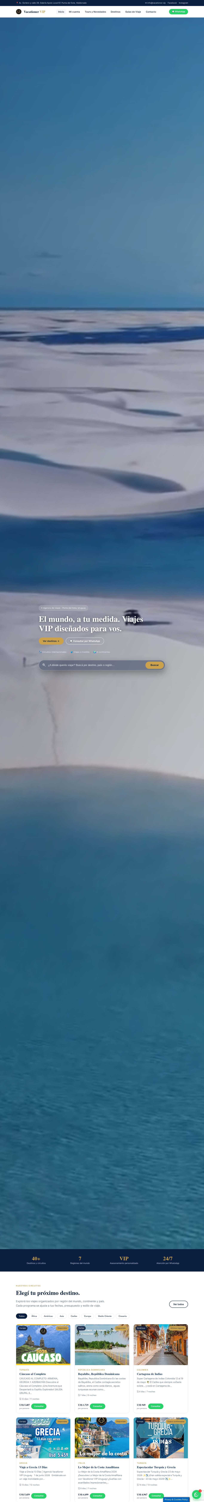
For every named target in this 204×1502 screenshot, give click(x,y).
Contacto (151, 11)
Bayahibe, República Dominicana (99, 1374)
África (34, 1316)
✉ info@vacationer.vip (155, 3)
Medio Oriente (105, 1316)
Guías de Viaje (133, 11)
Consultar (39, 1406)
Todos (21, 1316)
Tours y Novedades (95, 11)
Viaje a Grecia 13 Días (33, 1467)
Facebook (172, 3)
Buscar (155, 665)
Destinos (115, 11)
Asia (62, 1316)
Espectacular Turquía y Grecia (156, 1467)
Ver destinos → (51, 641)
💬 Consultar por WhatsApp (85, 641)
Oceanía (123, 1316)
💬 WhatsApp (178, 11)
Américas (48, 1316)
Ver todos (178, 1304)
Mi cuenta (74, 11)
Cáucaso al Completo (32, 1374)
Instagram (183, 3)
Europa (87, 1316)
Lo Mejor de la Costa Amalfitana (98, 1467)
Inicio (61, 11)
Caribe (74, 1316)
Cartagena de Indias (149, 1374)
